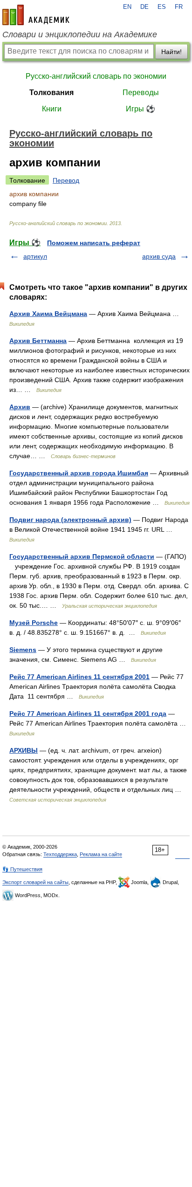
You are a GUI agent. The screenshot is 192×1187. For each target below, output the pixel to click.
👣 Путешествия (22, 869)
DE (144, 7)
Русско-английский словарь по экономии (96, 76)
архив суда (159, 256)
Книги (52, 109)
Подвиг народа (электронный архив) (70, 519)
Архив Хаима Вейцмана (48, 313)
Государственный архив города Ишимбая (78, 473)
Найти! (171, 51)
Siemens (22, 649)
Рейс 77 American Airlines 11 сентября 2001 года (87, 713)
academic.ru (35, 15)
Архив (19, 407)
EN (127, 7)
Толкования (51, 92)
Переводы (141, 92)
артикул (35, 256)
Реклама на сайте (101, 854)
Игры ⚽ (140, 109)
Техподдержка (60, 854)
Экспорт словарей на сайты (35, 882)
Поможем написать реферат (93, 243)
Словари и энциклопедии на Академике (79, 34)
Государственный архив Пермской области (81, 556)
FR (179, 7)
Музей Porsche (33, 622)
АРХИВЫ (23, 750)
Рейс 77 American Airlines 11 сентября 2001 (79, 676)
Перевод (66, 180)
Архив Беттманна (38, 340)
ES (162, 7)
